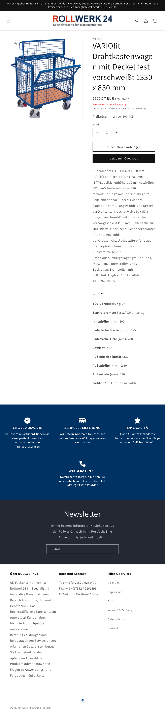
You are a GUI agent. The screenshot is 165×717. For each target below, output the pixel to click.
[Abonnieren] (114, 549)
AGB (110, 601)
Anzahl (96, 124)
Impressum (115, 592)
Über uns (114, 583)
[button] (8, 20)
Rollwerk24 (24, 707)
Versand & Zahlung (120, 610)
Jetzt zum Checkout (124, 158)
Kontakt (113, 628)
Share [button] (101, 293)
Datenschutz (116, 619)
